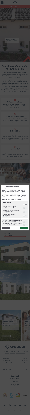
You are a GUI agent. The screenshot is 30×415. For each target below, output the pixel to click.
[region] (15, 213)
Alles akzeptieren (24, 228)
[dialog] (15, 207)
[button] (24, 204)
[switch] (25, 204)
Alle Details (5, 212)
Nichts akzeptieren (6, 228)
